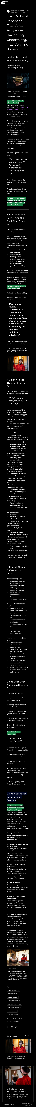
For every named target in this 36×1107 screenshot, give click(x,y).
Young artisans (12, 1011)
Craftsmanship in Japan (14, 1004)
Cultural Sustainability (13, 1021)
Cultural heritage (12, 997)
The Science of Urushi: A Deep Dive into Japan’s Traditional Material (16, 1057)
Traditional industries (14, 1000)
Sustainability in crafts (14, 1007)
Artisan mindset (12, 993)
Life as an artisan (13, 1014)
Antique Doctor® (9, 1104)
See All (27, 1036)
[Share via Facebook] (7, 1027)
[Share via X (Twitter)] (12, 1027)
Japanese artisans (13, 990)
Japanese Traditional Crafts (15, 1019)
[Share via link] (16, 1027)
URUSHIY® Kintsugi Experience (27, 1104)
